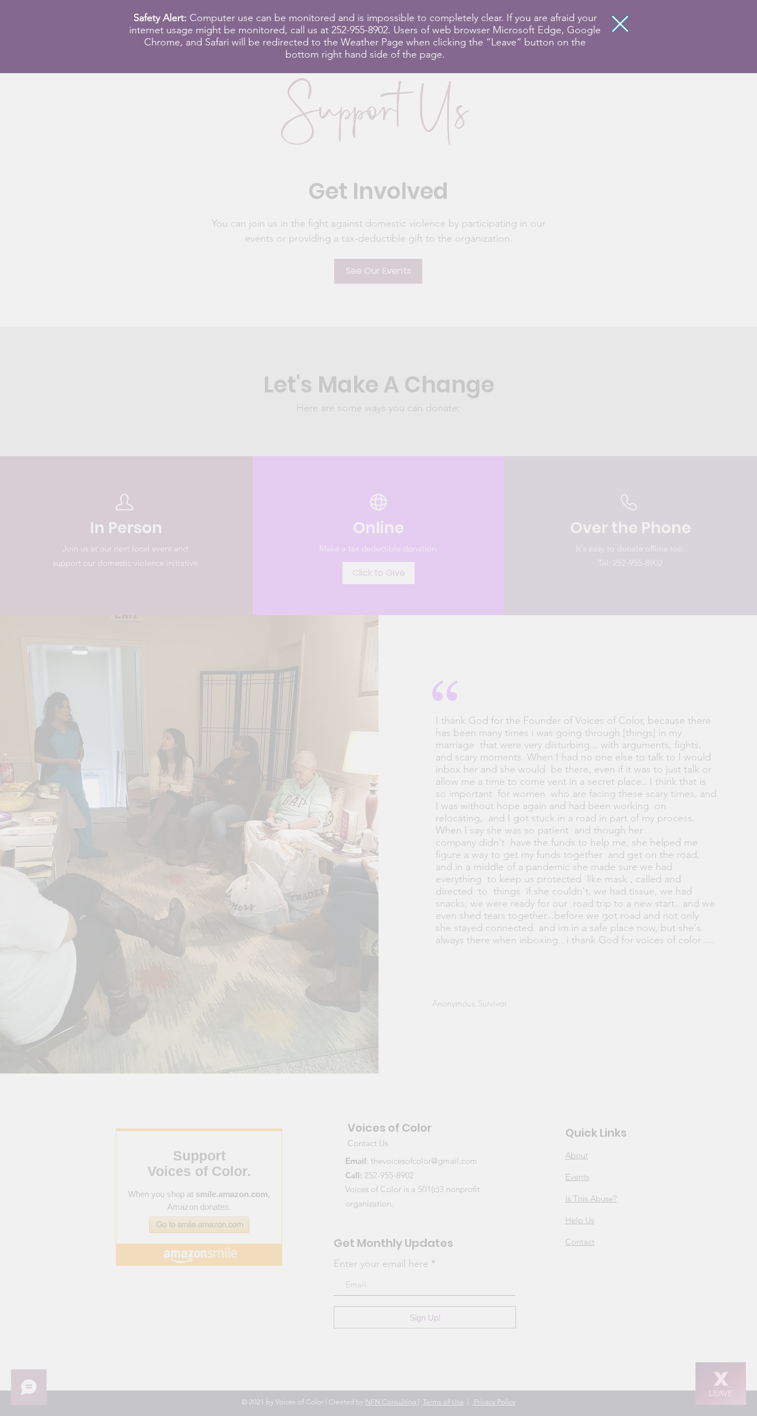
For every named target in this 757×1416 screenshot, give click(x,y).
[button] (620, 24)
